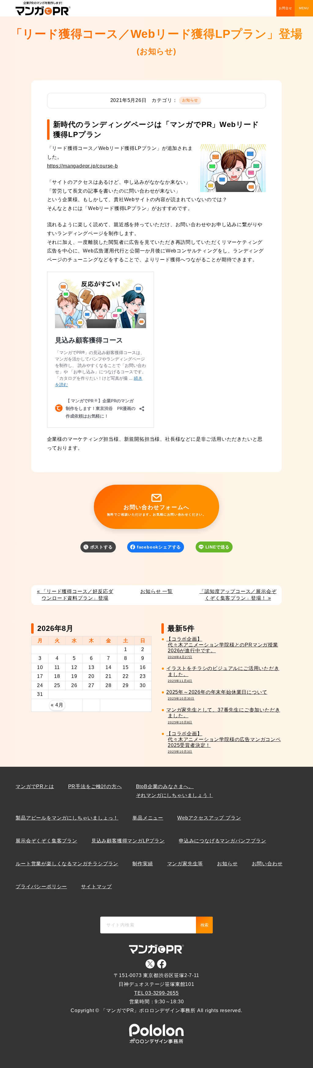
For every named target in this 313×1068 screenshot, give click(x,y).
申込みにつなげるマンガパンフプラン (222, 840)
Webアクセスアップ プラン (209, 817)
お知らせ (190, 100)
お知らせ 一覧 (156, 591)
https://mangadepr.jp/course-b (82, 165)
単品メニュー (147, 817)
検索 (204, 925)
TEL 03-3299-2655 (156, 993)
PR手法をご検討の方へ (95, 786)
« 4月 (57, 705)
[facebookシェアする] (156, 556)
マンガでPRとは (35, 786)
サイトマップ (96, 886)
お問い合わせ (267, 863)
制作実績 (142, 863)
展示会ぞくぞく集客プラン (46, 840)
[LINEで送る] (214, 556)
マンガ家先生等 (185, 863)
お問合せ (285, 8)
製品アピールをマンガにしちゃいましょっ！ (67, 817)
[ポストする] (98, 556)
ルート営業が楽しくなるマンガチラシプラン (67, 863)
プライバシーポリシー (41, 886)
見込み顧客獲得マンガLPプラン (128, 840)
